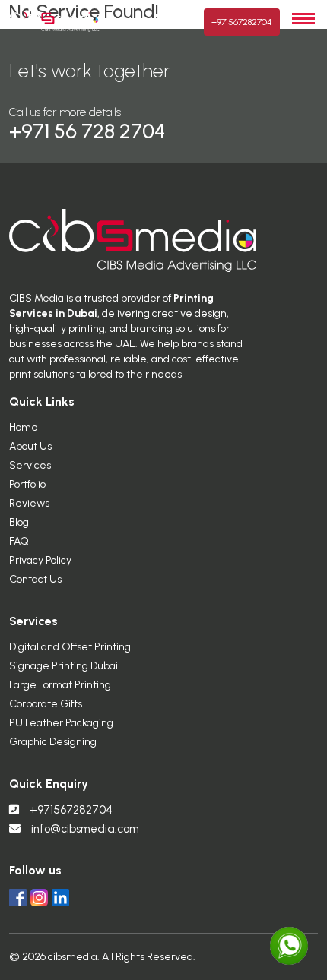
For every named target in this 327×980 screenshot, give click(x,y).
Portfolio (27, 484)
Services (30, 465)
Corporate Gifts (45, 703)
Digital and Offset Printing (70, 646)
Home (23, 427)
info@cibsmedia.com (85, 829)
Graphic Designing (53, 741)
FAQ (19, 541)
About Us (30, 446)
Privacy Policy (40, 560)
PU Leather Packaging (61, 722)
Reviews (29, 503)
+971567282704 (241, 22)
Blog (19, 522)
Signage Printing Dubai (63, 665)
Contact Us (35, 579)
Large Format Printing (60, 684)
